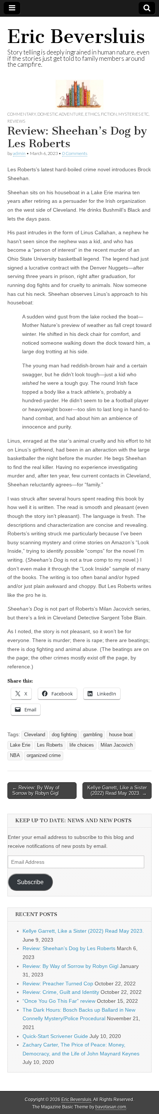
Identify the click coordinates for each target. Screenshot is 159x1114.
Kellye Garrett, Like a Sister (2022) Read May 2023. (83, 931)
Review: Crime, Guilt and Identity (61, 992)
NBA (15, 755)
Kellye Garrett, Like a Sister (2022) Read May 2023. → (117, 790)
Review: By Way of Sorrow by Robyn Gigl (70, 966)
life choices (82, 745)
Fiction (109, 114)
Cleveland (34, 734)
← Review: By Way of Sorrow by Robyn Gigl (36, 790)
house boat (121, 734)
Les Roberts (50, 745)
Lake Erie (20, 745)
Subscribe (30, 882)
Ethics (92, 114)
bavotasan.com (110, 1107)
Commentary (21, 114)
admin (19, 153)
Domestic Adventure (60, 114)
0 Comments (74, 153)
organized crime (44, 755)
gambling (92, 734)
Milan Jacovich (117, 745)
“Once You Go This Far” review (59, 1001)
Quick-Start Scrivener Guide (55, 1036)
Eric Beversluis (76, 36)
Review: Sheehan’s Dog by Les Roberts (69, 948)
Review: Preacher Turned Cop (58, 983)
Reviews (16, 121)
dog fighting (64, 734)
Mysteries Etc (133, 114)
